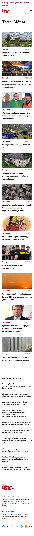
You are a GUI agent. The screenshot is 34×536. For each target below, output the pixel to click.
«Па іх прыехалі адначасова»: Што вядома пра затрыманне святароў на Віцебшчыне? (16, 116)
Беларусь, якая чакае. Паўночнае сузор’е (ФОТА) (15, 54)
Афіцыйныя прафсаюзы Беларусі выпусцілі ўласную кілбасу (15, 238)
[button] (31, 11)
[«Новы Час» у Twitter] (21, 526)
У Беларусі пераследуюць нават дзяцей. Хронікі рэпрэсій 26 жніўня (15, 450)
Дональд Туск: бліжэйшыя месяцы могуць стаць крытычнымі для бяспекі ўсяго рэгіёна (16, 386)
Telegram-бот (9, 512)
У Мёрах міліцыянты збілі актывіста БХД (12, 266)
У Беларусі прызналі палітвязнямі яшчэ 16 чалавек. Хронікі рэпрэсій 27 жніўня (16, 424)
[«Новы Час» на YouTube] (30, 526)
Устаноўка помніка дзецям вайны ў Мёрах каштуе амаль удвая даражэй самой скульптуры (16, 208)
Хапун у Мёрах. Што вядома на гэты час (16, 146)
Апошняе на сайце (11, 378)
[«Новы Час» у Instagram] (12, 526)
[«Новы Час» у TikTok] (8, 526)
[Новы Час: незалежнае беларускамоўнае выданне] (9, 11)
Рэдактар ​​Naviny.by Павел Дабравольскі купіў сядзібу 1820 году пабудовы (15, 176)
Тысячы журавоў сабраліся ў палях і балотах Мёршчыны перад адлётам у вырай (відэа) (17, 297)
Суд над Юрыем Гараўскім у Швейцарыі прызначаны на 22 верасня (17, 432)
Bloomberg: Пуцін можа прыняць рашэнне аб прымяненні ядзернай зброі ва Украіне (17, 441)
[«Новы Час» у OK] (26, 526)
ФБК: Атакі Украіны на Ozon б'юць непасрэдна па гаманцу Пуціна (14, 403)
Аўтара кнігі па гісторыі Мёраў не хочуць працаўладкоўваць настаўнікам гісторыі (15, 328)
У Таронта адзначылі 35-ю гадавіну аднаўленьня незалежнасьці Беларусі (16, 468)
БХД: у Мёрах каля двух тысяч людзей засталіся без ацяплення (15, 358)
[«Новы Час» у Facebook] (3, 526)
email (27, 510)
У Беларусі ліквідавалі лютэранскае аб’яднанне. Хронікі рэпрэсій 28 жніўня (16, 395)
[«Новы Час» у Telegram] (17, 526)
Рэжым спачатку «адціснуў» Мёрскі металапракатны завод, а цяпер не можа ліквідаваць (16, 84)
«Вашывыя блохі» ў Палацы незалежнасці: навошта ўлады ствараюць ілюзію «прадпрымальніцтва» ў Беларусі (14, 413)
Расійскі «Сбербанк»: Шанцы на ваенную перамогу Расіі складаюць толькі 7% (15, 459)
